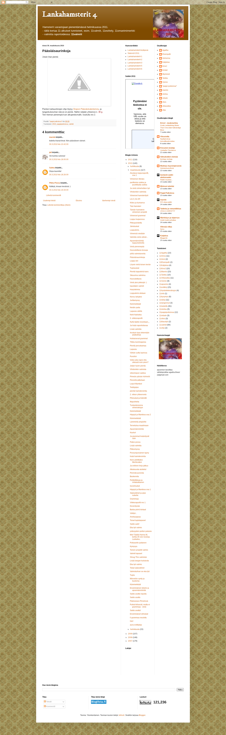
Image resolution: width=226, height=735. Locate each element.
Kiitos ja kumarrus (137, 203)
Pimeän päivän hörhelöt (140, 376)
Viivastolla (164, 136)
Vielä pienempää (137, 247)
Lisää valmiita (135, 329)
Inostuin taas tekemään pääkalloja (139, 334)
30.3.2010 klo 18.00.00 (58, 159)
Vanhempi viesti (108, 200)
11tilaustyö (163, 322)
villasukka (166, 106)
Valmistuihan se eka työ (140, 571)
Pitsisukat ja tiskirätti (138, 398)
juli (50, 152)
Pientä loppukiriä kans (139, 272)
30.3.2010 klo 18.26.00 (58, 175)
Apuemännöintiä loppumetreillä (137, 242)
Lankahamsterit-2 (135, 59)
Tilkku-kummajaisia (138, 342)
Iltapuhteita (134, 402)
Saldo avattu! (135, 610)
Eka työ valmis (136, 527)
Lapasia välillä (136, 311)
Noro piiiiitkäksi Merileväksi (136, 461)
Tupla (132, 575)
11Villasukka (164, 278)
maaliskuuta (135, 170)
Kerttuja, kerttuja (166, 159)
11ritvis (162, 318)
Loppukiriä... (135, 230)
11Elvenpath (164, 262)
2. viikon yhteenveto (138, 394)
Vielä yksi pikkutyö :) (138, 282)
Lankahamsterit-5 (135, 66)
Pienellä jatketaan (137, 380)
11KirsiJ (162, 268)
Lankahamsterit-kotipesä (138, 50)
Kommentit (50, 706)
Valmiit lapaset (136, 553)
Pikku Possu (54, 183)
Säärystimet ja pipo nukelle (138, 494)
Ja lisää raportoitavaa (139, 325)
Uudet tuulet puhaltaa (168, 220)
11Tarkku (163, 275)
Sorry (162, 229)
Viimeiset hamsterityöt (139, 195)
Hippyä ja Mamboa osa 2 (140, 415)
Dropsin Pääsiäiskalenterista (86, 109)
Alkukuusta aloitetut (138, 469)
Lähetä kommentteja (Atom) (58, 205)
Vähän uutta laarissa (138, 353)
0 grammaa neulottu (138, 618)
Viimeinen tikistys (137, 179)
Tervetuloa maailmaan (139, 425)
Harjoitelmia (135, 289)
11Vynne (163, 281)
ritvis (164, 102)
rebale (165, 98)
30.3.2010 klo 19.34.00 (58, 190)
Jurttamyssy (135, 300)
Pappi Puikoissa (167, 193)
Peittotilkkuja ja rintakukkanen (137, 481)
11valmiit (163, 325)
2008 (130, 637)
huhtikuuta (134, 166)
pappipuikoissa (62, 124)
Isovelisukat (135, 486)
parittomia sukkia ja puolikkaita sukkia (138, 183)
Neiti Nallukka (136, 315)
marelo (52, 137)
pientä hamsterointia (138, 391)
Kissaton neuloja (167, 148)
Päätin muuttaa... (166, 180)
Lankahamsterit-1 (135, 56)
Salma (52, 168)
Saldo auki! (134, 524)
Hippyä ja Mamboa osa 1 (140, 489)
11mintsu (163, 309)
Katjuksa (166, 62)
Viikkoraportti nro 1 (138, 502)
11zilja (162, 328)
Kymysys (133, 546)
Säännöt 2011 (133, 53)
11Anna (162, 256)
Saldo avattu (135, 597)
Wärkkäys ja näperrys (170, 218)
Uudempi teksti (49, 200)
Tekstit (49, 702)
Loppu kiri (134, 261)
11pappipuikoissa (166, 312)
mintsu (165, 94)
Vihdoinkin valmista (138, 192)
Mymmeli (166, 74)
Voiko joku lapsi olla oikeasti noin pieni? (139, 361)
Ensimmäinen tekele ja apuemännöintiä (139, 589)
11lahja (162, 300)
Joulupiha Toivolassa (168, 150)
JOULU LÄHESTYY (167, 211)
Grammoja (134, 499)
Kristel (165, 70)
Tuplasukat (134, 268)
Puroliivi (133, 356)
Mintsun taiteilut (167, 186)
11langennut (164, 303)
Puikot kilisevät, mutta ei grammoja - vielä (140, 605)
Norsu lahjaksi (136, 297)
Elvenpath (166, 54)
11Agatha (163, 253)
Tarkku (165, 78)
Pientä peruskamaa (138, 346)
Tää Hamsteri (135, 206)
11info (161, 293)
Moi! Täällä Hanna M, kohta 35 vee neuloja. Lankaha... (140, 537)
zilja (164, 110)
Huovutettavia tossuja (139, 250)
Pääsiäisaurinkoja (137, 257)
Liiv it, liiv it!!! (135, 199)
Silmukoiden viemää (169, 157)
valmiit (71, 124)
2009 (130, 634)
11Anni (162, 259)
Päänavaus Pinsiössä (139, 601)
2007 (130, 641)
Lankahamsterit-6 (135, 69)
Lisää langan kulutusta (139, 561)
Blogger (142, 715)
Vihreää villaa (166, 227)
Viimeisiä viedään (137, 233)
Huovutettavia (135, 279)
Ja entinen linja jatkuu (139, 466)
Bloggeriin (163, 238)
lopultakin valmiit (137, 286)
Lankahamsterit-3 (135, 63)
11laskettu (163, 306)
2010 (54, 124)
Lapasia (133, 349)
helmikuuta (135, 629)
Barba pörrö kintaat (138, 510)
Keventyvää (135, 506)
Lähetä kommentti (53, 195)
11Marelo (163, 272)
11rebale (163, 315)
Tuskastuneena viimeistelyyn (136, 406)
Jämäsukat (134, 226)
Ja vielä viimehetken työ (140, 188)
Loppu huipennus (137, 219)
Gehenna (166, 58)
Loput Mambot (136, 384)
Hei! (131, 621)
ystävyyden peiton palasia (141, 531)
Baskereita (134, 476)
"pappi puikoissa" (169, 86)
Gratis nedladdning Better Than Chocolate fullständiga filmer (170, 127)
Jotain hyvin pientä (138, 366)
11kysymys (163, 297)
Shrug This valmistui (138, 557)
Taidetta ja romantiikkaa (170, 209)
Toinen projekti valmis (139, 550)
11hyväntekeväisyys (167, 290)
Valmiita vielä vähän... (139, 237)
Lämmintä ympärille (138, 422)
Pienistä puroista (137, 473)
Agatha (165, 50)
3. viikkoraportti (136, 318)
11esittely (163, 287)
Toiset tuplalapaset (138, 520)
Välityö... (133, 513)
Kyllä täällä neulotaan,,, (139, 322)
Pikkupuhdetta (136, 223)
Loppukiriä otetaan (138, 293)
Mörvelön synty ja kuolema (137, 580)
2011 (130, 160)
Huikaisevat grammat (139, 338)
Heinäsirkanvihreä (167, 168)
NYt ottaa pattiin (166, 202)
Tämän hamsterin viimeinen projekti (138, 211)
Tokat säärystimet (137, 568)
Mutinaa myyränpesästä (170, 166)
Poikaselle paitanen (138, 543)
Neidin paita (135, 307)
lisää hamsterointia (138, 456)
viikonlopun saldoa (138, 373)
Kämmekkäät (135, 304)
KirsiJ (164, 66)
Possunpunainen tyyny (139, 453)
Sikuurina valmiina (137, 275)
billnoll (121, 715)
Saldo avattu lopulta (138, 594)
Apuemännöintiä (137, 429)
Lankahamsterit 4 (69, 14)
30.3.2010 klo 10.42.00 (58, 144)
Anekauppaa (135, 517)
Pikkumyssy (135, 449)
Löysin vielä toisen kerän (140, 264)
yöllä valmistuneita (137, 254)
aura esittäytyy (136, 625)
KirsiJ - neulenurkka (169, 123)
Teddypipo (134, 387)
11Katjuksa (164, 265)
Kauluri (133, 432)
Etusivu (79, 200)
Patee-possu (135, 442)
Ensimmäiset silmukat (139, 614)
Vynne (165, 82)
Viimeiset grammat (137, 216)
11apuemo (163, 284)
